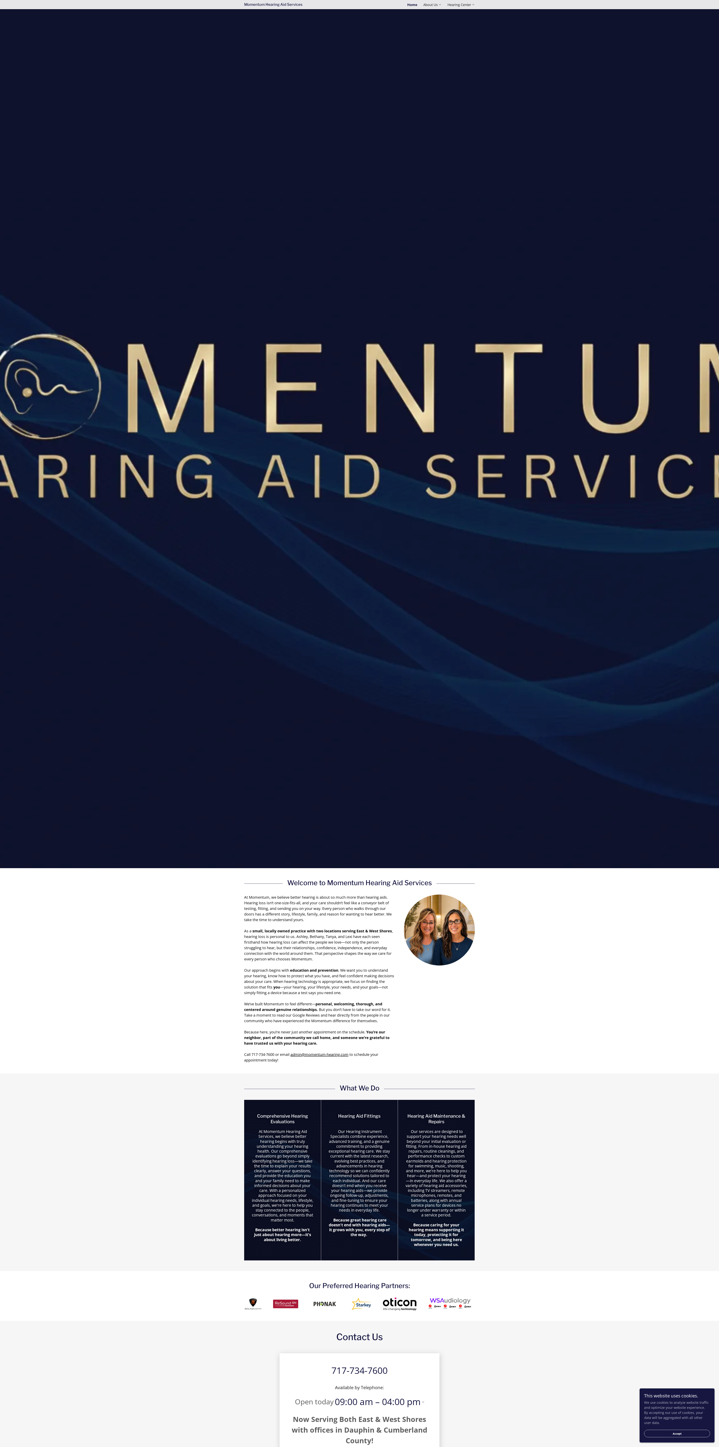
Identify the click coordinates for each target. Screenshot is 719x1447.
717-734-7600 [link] (359, 1370)
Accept (677, 1433)
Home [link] (412, 4)
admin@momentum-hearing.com (319, 1054)
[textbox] (167, 1379)
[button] (432, 4)
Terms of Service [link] (207, 1436)
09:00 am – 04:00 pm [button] (378, 1402)
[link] (302, 4)
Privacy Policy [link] (182, 1436)
